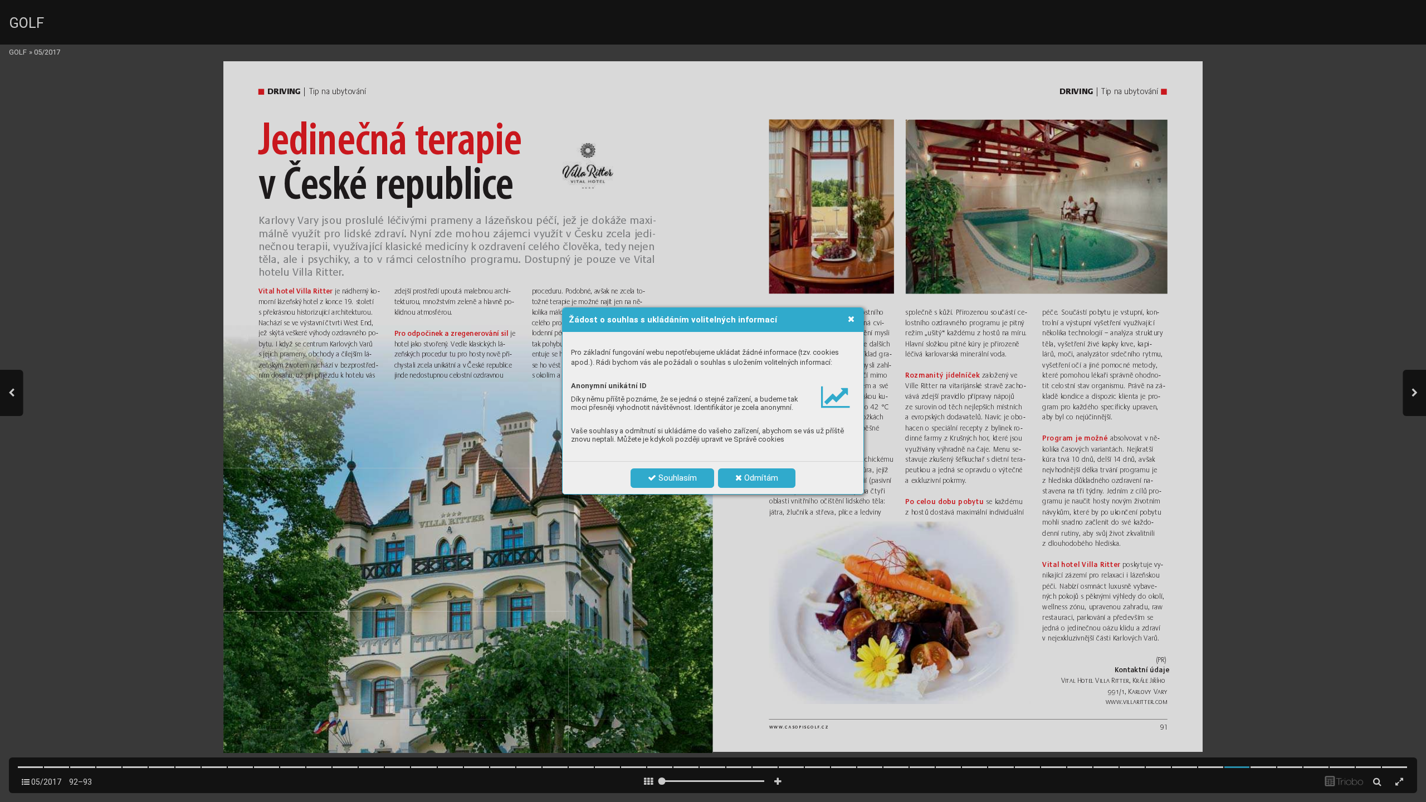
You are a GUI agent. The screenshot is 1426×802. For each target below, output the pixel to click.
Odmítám (760, 478)
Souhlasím (676, 478)
